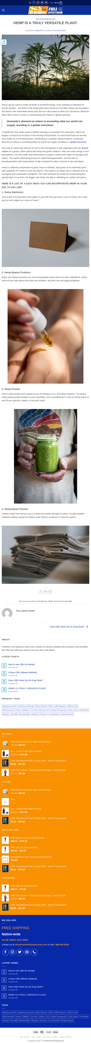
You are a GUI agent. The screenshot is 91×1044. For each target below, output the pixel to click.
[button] (30, 2)
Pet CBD (14, 714)
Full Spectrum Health (45, 19)
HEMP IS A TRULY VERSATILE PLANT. (27, 688)
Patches (5, 714)
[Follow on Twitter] (42, 3)
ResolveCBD (24, 714)
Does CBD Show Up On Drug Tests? (67, 627)
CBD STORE (24, 1037)
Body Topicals (41, 706)
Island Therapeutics (59, 710)
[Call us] (34, 952)
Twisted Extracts (67, 714)
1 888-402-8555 (61, 944)
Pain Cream (73, 710)
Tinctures (43, 714)
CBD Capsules (60, 706)
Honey (41, 710)
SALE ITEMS (36, 1037)
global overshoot (78, 142)
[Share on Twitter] (45, 592)
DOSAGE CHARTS (50, 1037)
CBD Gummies (8, 710)
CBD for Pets (72, 706)
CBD (50, 706)
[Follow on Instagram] (38, 3)
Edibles (25, 710)
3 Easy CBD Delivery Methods (22, 672)
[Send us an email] (46, 3)
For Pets (34, 710)
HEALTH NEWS (65, 1037)
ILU (48, 710)
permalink (68, 601)
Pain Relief (84, 710)
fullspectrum (59, 30)
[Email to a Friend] (50, 592)
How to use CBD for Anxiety (21, 664)
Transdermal (54, 714)
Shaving (35, 714)
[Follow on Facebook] (34, 3)
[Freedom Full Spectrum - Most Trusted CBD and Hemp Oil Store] (45, 10)
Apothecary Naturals (26, 706)
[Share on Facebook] (41, 592)
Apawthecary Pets (9, 706)
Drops (18, 710)
